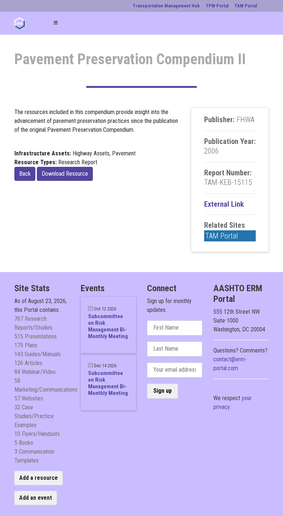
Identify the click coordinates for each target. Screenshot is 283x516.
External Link (224, 204)
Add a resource (38, 477)
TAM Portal (221, 235)
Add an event (35, 497)
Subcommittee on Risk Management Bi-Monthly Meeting (108, 326)
